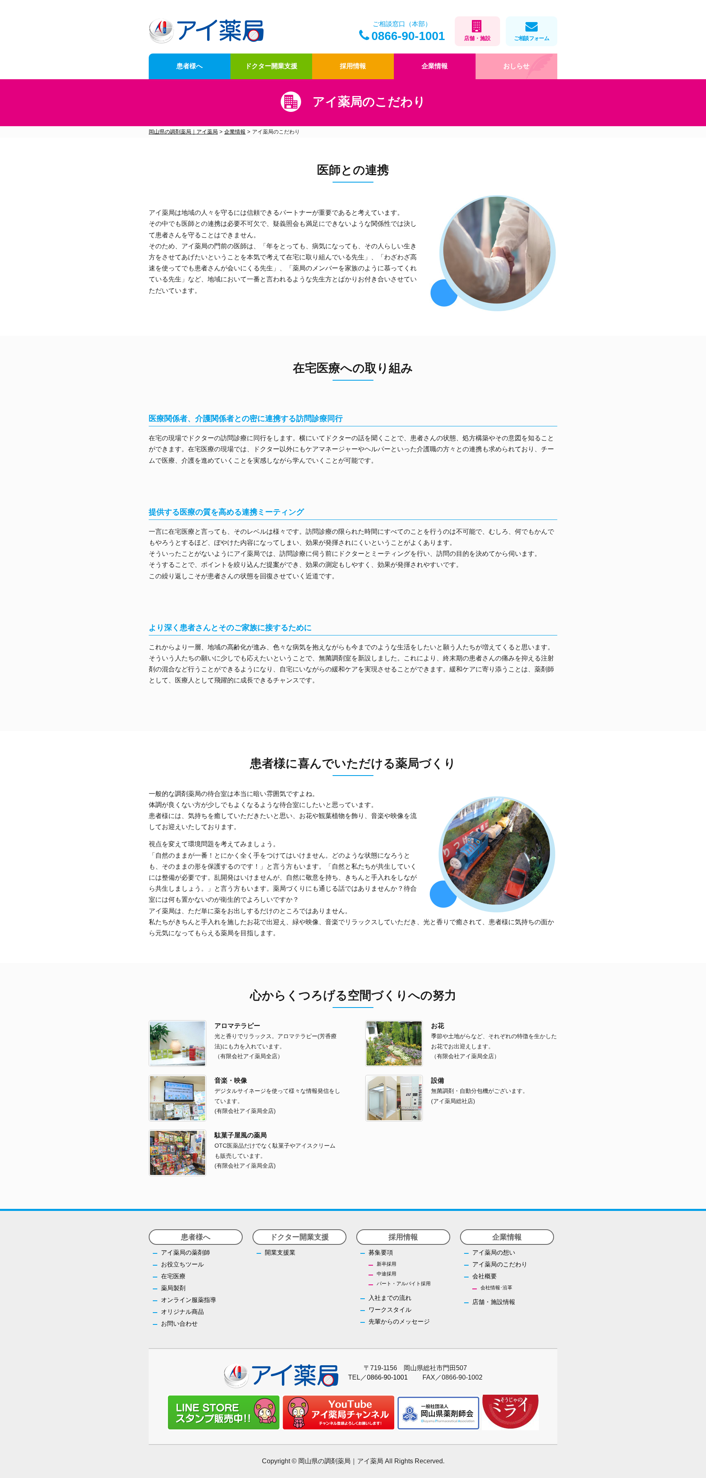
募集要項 (381, 1252)
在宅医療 (173, 1276)
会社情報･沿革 (496, 1288)
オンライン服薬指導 (188, 1299)
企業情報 (435, 65)
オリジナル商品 (182, 1311)
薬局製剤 (173, 1287)
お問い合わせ (179, 1323)
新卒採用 (386, 1264)
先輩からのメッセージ (399, 1321)
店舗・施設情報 (493, 1301)
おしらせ (516, 65)
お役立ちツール (182, 1264)
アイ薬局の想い (493, 1252)
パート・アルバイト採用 (404, 1283)
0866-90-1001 (408, 35)
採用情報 (353, 65)
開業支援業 (280, 1252)
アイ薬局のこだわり (499, 1264)
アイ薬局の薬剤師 (185, 1252)
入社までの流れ (390, 1297)
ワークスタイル (390, 1309)
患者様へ (189, 65)
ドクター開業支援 (271, 65)
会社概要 (484, 1276)
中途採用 (386, 1274)
